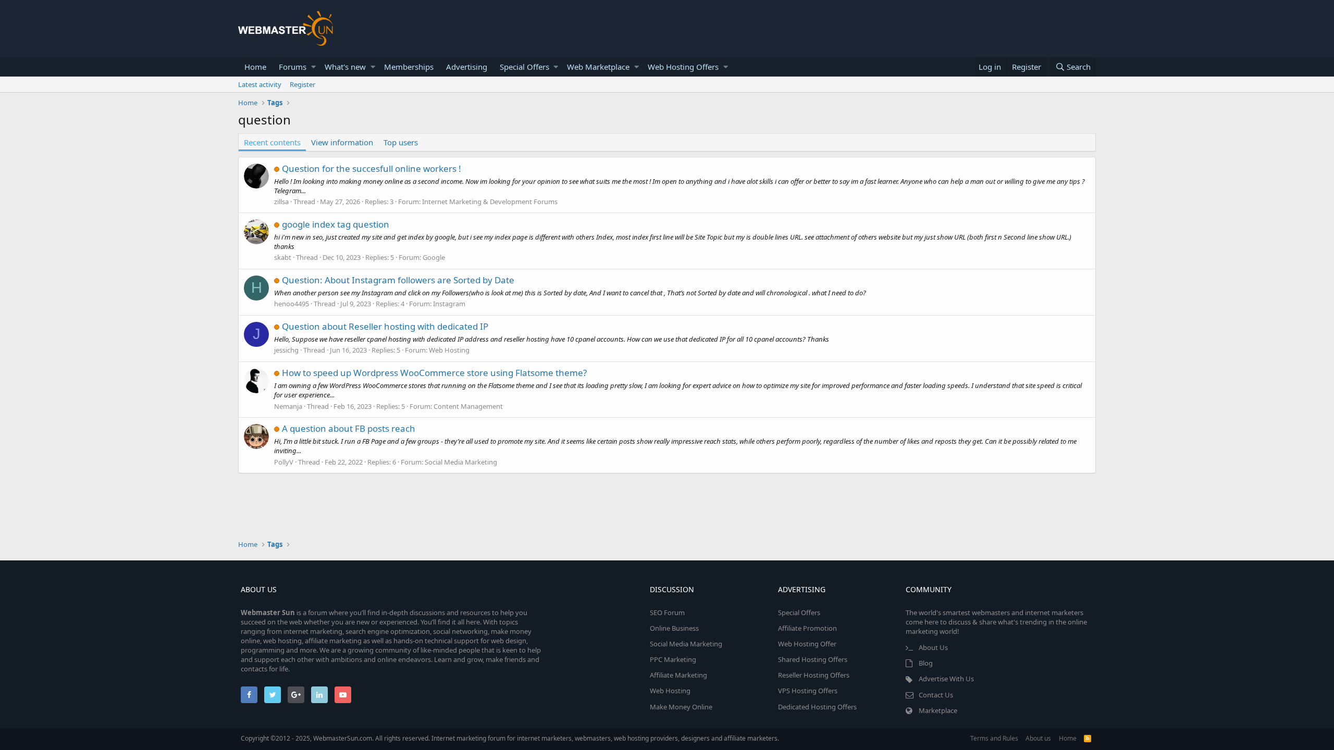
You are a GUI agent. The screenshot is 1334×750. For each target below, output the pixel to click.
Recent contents (272, 142)
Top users (401, 142)
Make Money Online (681, 706)
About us (1038, 738)
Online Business (674, 628)
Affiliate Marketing (678, 675)
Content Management (468, 406)
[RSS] (1087, 738)
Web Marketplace (598, 66)
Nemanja (288, 406)
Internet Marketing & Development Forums (490, 201)
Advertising (466, 66)
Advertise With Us (946, 678)
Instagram (449, 303)
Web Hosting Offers (683, 66)
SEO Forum (667, 612)
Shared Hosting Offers (812, 659)
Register (302, 84)
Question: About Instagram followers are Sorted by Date (398, 280)
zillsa (281, 201)
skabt (282, 257)
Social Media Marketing (461, 462)
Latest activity (259, 84)
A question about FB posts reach (348, 428)
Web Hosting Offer (807, 643)
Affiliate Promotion (807, 628)
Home (255, 66)
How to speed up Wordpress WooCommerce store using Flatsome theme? (434, 373)
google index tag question (335, 224)
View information (342, 142)
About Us (933, 647)
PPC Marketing (673, 659)
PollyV (283, 462)
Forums (292, 66)
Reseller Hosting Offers (813, 675)
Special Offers (524, 66)
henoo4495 (291, 303)
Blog (926, 663)
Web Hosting (449, 350)
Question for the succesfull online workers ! (371, 168)
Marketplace (938, 710)
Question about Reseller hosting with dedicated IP (385, 326)
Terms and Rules (994, 738)
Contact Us (936, 694)
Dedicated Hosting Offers (817, 706)
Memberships (409, 66)
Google (434, 257)
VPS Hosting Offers (807, 690)
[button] (313, 67)
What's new (345, 66)
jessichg (286, 350)
